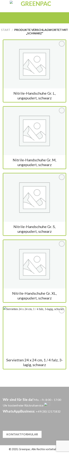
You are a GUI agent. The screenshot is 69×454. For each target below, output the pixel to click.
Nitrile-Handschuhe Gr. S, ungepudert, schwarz (34, 228)
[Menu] (29, 17)
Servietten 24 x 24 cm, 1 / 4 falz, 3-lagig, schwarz (34, 362)
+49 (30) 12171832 (48, 411)
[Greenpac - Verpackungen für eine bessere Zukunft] (34, 6)
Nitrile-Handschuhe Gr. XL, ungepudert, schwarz (34, 295)
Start (5, 29)
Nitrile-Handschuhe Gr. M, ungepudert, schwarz (34, 162)
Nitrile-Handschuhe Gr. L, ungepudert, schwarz (34, 95)
